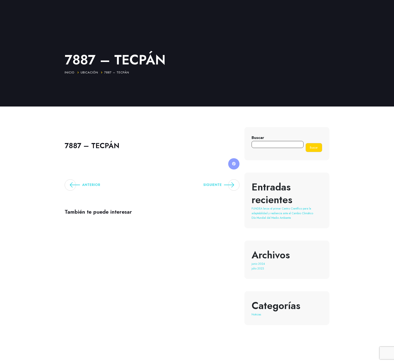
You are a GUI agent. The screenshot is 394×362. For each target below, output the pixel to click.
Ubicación (89, 72)
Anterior (91, 184)
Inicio (69, 72)
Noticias (256, 314)
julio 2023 (258, 268)
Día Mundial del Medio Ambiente (271, 218)
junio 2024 (258, 264)
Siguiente (212, 184)
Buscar (258, 137)
